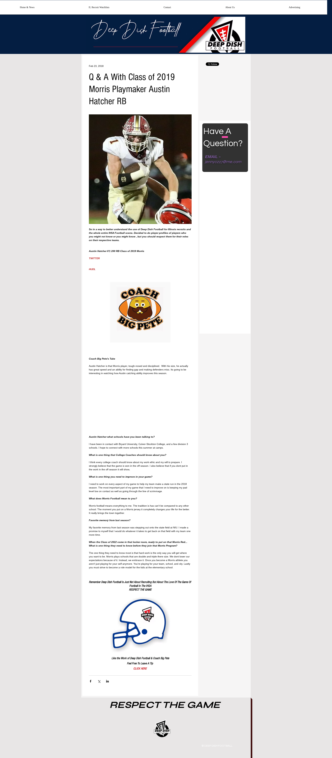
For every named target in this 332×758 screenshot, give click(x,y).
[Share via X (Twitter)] (99, 681)
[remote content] (140, 406)
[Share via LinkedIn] (107, 681)
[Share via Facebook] (90, 681)
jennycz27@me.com (223, 161)
